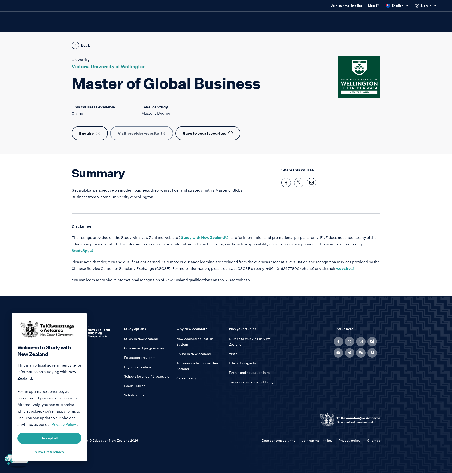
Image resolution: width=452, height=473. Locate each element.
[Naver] (372, 353)
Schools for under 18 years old (147, 376)
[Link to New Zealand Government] (350, 419)
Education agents (242, 363)
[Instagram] (361, 341)
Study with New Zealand (204, 237)
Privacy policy (350, 440)
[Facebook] (338, 341)
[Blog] (372, 341)
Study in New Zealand (141, 339)
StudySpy (82, 250)
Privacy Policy (64, 424)
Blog (371, 6)
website (345, 268)
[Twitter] (349, 341)
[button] (361, 353)
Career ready (186, 378)
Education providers (139, 357)
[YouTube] (338, 353)
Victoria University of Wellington (109, 66)
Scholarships (134, 395)
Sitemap (373, 440)
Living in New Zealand (193, 354)
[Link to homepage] (95, 333)
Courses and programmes (144, 348)
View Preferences (49, 452)
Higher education (137, 367)
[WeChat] (361, 353)
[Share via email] (311, 182)
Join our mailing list (346, 6)
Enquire (86, 133)
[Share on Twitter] (298, 182)
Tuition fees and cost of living (251, 382)
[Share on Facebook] (286, 182)
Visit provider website (138, 133)
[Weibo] (349, 353)
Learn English (134, 386)
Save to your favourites (204, 133)
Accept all (49, 438)
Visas (233, 354)
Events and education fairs (249, 373)
